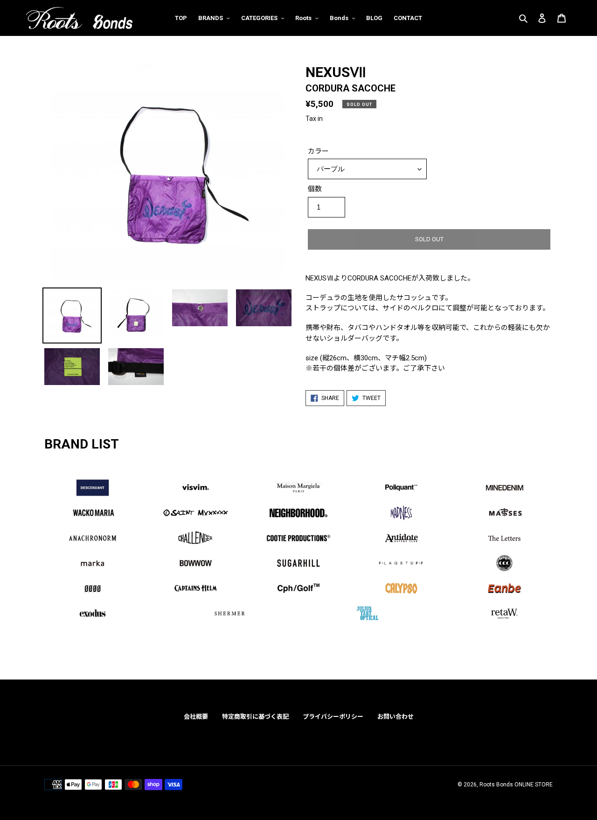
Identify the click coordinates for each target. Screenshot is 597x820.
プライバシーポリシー (333, 716)
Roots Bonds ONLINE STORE (516, 784)
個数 (315, 189)
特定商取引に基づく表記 (255, 716)
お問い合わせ (395, 716)
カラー (318, 151)
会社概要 (196, 716)
